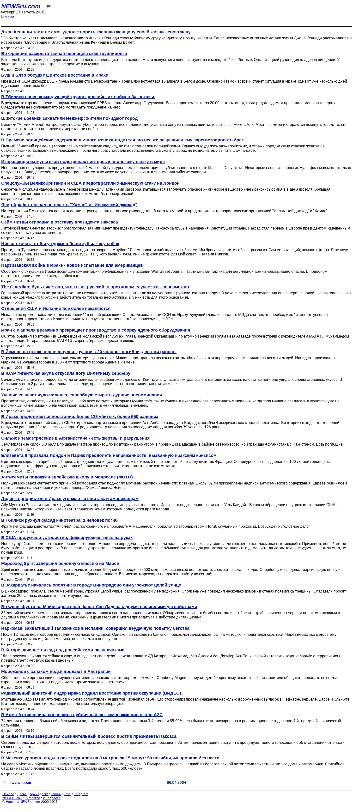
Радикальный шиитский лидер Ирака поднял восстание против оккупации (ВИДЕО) (91, 693)
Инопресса (52, 798)
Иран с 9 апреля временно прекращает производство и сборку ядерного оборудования (95, 330)
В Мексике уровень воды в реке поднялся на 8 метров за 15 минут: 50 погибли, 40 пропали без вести (110, 758)
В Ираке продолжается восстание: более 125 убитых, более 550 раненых (79, 416)
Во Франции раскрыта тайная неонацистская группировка (64, 53)
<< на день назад (17, 782)
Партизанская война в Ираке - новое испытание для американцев (72, 265)
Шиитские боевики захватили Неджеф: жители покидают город (69, 118)
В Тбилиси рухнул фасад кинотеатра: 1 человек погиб (59, 520)
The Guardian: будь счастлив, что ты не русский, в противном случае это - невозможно (95, 286)
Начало (8, 794)
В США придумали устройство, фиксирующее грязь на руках (67, 537)
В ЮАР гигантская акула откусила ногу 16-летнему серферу (65, 373)
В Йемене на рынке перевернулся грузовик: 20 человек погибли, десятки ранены (88, 351)
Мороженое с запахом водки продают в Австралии (56, 671)
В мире (7, 16)
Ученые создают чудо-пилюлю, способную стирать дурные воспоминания (81, 395)
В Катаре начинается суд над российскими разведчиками (63, 650)
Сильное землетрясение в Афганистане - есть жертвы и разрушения (75, 438)
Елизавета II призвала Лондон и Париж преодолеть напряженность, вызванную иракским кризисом (109, 455)
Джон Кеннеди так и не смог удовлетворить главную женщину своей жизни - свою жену (96, 32)
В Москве (32, 798)
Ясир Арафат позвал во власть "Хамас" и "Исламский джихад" (69, 204)
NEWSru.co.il (12, 798)
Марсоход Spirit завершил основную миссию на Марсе (60, 563)
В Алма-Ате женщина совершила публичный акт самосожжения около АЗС (82, 714)
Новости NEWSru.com (23, 802)
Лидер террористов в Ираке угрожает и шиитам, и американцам (70, 498)
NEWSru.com (21, 6)
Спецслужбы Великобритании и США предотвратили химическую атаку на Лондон (90, 183)
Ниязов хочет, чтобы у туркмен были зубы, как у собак (60, 243)
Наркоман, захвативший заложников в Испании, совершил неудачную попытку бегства (95, 628)
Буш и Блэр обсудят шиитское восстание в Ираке (54, 75)
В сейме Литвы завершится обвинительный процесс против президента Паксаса (88, 736)
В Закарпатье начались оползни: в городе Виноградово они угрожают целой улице (91, 585)
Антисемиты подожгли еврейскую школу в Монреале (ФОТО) (67, 477)
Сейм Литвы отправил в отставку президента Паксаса (59, 222)
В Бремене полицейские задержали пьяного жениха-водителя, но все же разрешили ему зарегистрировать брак (122, 140)
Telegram (81, 794)
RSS (67, 794)
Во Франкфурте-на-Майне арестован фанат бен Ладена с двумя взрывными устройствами (99, 606)
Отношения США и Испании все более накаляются (56, 308)
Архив (34, 794)
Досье (22, 794)
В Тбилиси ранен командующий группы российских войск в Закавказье (78, 96)
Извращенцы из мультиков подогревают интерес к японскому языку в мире (83, 161)
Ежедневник (51, 794)
